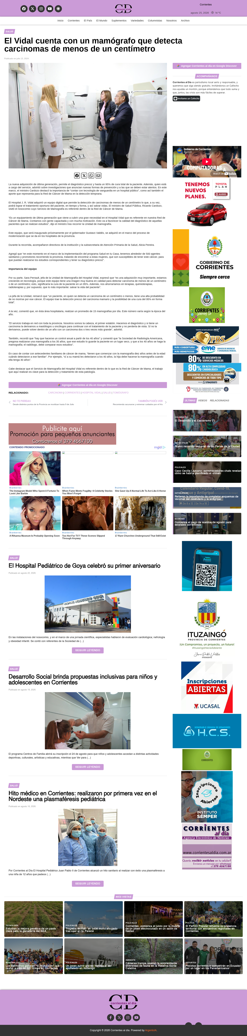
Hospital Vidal (91, 392)
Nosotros (171, 20)
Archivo (185, 20)
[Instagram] (41, 8)
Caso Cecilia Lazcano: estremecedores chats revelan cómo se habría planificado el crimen (208, 472)
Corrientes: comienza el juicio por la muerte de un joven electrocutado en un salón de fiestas (153, 928)
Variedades (137, 20)
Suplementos (119, 20)
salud (107, 392)
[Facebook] (24, 8)
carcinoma (55, 392)
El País (88, 20)
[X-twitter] (32, 8)
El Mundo (101, 20)
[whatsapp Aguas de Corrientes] (207, 590)
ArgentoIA (151, 1030)
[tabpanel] (207, 470)
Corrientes (74, 20)
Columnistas (155, 20)
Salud (9, 31)
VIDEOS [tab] (202, 400)
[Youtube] (49, 8)
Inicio (60, 20)
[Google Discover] (58, 8)
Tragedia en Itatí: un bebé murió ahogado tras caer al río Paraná (91, 930)
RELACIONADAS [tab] (219, 400)
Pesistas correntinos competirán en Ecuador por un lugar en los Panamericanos (213, 967)
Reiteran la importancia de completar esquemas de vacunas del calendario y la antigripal (206, 498)
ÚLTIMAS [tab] (190, 400)
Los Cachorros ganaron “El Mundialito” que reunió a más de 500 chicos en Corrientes (32, 967)
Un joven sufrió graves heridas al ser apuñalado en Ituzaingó (89, 967)
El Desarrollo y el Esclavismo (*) (195, 421)
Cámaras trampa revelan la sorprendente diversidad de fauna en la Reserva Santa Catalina (151, 966)
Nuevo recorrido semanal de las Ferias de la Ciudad (207, 446)
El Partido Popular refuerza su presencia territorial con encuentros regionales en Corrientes (211, 928)
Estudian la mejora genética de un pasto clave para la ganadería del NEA (31, 930)
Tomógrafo (121, 392)
